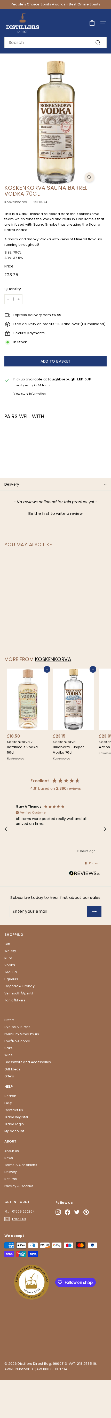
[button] (55, 512)
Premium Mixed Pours (21, 1034)
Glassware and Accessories (27, 1062)
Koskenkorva (15, 202)
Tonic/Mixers (14, 1000)
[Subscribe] (94, 911)
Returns (10, 1179)
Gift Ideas (12, 1069)
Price (9, 266)
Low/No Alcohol (17, 1041)
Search (10, 1096)
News (8, 1158)
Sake (8, 1048)
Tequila (10, 972)
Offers (9, 1076)
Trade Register (16, 1117)
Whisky (10, 951)
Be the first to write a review (55, 513)
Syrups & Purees (17, 1027)
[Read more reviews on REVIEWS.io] (84, 874)
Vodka (9, 965)
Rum (8, 958)
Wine (8, 1055)
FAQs (8, 1103)
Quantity (12, 289)
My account (14, 1131)
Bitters (9, 1020)
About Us (11, 1151)
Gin (7, 944)
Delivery (11, 484)
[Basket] (92, 23)
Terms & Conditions (20, 1165)
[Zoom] (89, 177)
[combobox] (55, 42)
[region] (55, 829)
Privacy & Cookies (19, 1186)
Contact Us (13, 1110)
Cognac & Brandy (19, 986)
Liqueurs (11, 979)
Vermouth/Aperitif (19, 993)
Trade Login (14, 1124)
